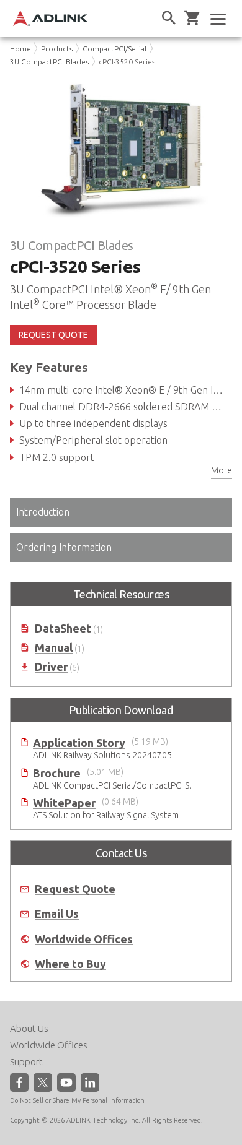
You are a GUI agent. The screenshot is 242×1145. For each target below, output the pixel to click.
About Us (29, 1028)
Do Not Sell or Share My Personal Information (77, 1100)
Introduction (42, 511)
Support (26, 1061)
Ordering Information (64, 547)
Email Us (57, 914)
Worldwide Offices (84, 939)
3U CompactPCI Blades (49, 62)
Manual (54, 648)
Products (57, 49)
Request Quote (75, 889)
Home (20, 49)
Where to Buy (70, 964)
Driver (51, 667)
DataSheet (63, 628)
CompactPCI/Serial (114, 49)
